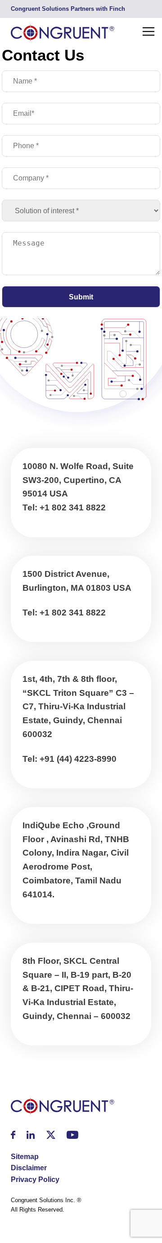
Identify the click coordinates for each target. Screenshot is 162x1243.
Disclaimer (29, 1168)
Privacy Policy (35, 1179)
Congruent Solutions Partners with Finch (68, 8)
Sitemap (25, 1156)
